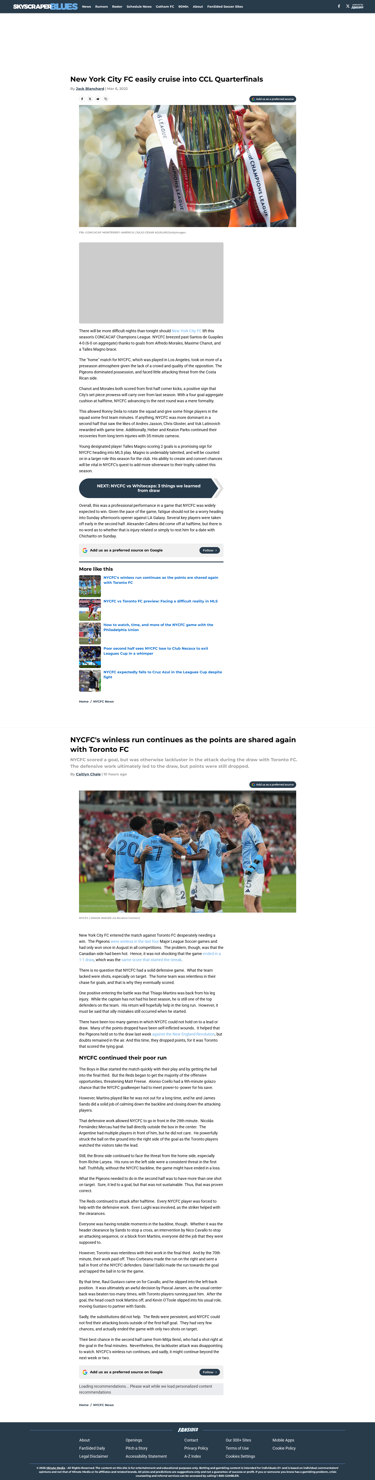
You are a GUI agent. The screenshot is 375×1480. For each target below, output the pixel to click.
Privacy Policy (196, 1448)
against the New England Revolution (183, 1034)
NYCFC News (103, 701)
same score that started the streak (151, 959)
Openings (134, 1440)
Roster (117, 7)
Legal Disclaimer (93, 1456)
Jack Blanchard (90, 89)
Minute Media (55, 1468)
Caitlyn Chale (88, 774)
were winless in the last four (135, 941)
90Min (183, 7)
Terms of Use (237, 1448)
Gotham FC (165, 7)
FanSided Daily (92, 1448)
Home (84, 701)
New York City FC (187, 331)
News (86, 7)
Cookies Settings (240, 1456)
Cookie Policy (284, 1448)
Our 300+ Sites (238, 1440)
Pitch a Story (137, 1448)
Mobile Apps (283, 1440)
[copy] (106, 99)
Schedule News (139, 7)
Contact (191, 1440)
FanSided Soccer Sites (225, 7)
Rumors (101, 7)
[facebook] (339, 6)
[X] (348, 6)
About (198, 7)
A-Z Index (192, 1456)
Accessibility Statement (146, 1456)
